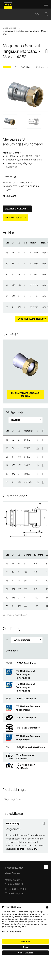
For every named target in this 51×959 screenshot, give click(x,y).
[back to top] (46, 867)
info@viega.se (16, 893)
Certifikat (11, 650)
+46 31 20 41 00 (17, 889)
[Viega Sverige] (8, 4)
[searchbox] (23, 14)
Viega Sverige (9, 28)
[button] (25, 799)
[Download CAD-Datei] (37, 431)
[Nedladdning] (38, 439)
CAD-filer (26, 67)
